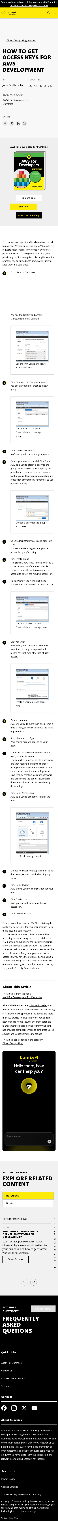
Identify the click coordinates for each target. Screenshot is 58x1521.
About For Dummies (11, 1362)
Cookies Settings (9, 1486)
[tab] (28, 1195)
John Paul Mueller (12, 85)
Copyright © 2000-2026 (13, 1501)
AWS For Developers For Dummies (16, 102)
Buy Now (23, 206)
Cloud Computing (12, 1043)
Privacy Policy (8, 1478)
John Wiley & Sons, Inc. (39, 1501)
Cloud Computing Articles (21, 40)
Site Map (5, 1386)
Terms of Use (8, 1471)
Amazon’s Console (26, 272)
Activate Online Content (13, 1378)
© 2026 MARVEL (9, 1517)
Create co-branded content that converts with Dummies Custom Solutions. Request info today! (29, 4)
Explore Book (29, 197)
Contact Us (6, 1370)
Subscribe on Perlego (29, 215)
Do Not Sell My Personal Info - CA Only (21, 1494)
